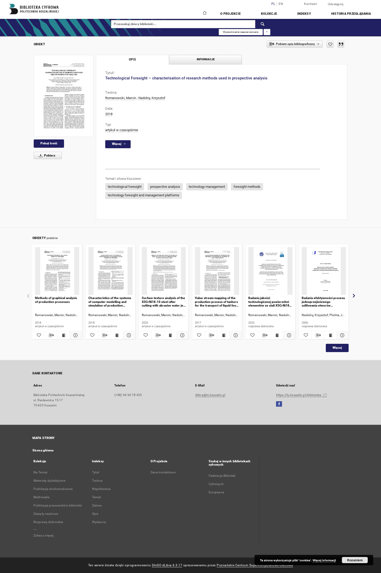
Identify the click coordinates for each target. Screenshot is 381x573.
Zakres (97, 505)
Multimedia (41, 497)
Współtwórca (101, 489)
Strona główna (43, 450)
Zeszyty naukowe (45, 514)
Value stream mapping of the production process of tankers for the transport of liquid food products (216, 301)
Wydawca (99, 522)
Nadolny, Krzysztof (151, 98)
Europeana (216, 492)
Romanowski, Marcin (120, 98)
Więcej (337, 347)
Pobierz (49, 155)
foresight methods (247, 187)
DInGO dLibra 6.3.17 (167, 565)
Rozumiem (355, 560)
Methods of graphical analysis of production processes (56, 299)
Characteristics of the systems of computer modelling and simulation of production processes (109, 301)
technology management (207, 187)
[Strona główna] (204, 13)
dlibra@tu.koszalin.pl (210, 395)
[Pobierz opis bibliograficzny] (51, 335)
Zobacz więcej (43, 535)
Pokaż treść (48, 143)
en (281, 4)
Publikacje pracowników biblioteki (57, 505)
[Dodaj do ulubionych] (330, 44)
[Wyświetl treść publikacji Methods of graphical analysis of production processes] (63, 335)
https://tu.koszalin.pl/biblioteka (299, 395)
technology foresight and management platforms (143, 195)
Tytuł (95, 472)
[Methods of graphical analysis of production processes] (57, 271)
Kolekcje (269, 14)
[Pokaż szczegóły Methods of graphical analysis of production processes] (75, 335)
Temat (96, 497)
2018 (108, 114)
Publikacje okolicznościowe (53, 489)
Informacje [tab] (206, 59)
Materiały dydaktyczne (49, 480)
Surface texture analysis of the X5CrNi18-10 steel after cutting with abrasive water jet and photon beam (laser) (163, 301)
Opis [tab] (132, 59)
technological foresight (125, 187)
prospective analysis (165, 187)
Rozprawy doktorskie (48, 522)
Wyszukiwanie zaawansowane (241, 32)
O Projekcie (230, 14)
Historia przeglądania (351, 14)
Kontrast (310, 4)
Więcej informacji (324, 560)
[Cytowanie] (340, 44)
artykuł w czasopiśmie (121, 130)
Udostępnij (336, 4)
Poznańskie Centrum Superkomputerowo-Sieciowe (255, 565)
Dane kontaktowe (163, 472)
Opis (95, 514)
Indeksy (304, 14)
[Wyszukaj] (262, 24)
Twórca (97, 480)
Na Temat (40, 472)
